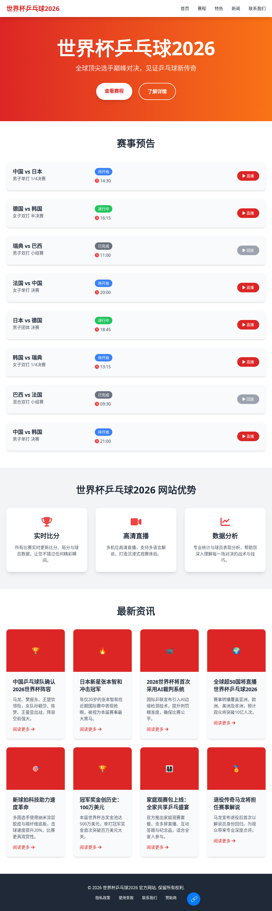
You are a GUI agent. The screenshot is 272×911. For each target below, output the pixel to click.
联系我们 (257, 8)
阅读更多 (21, 729)
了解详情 (157, 91)
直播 (250, 175)
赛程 (202, 8)
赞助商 (171, 897)
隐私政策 (102, 897)
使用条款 (126, 897)
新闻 (236, 8)
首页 (185, 8)
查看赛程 (114, 91)
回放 (250, 250)
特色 (219, 8)
